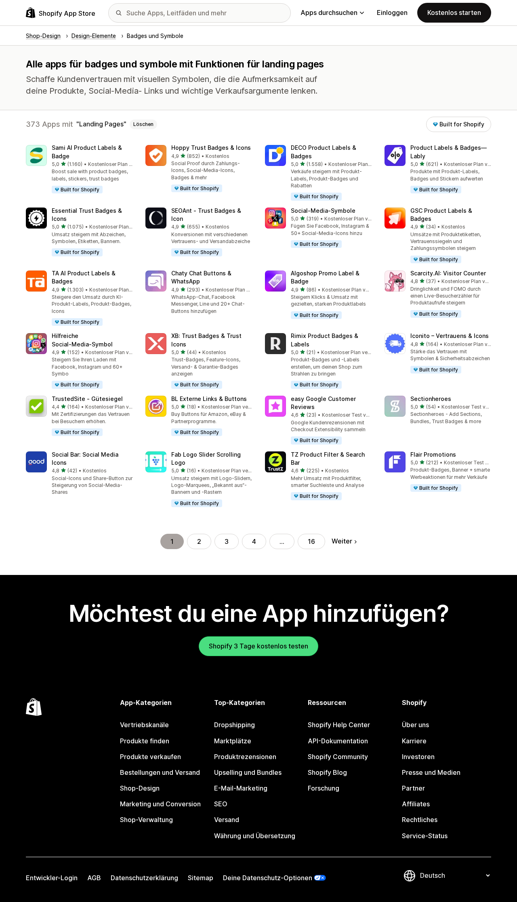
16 (311, 541)
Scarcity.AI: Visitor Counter (448, 273)
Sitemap (200, 878)
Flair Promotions (433, 454)
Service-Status (425, 836)
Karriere (414, 741)
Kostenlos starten (454, 12)
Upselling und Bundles (248, 772)
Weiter (342, 541)
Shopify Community (338, 757)
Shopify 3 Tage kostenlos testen (258, 646)
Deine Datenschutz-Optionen (267, 878)
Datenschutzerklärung (144, 878)
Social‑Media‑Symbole (323, 210)
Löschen (143, 124)
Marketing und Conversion (160, 804)
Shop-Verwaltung (146, 820)
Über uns (415, 725)
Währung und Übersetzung (254, 836)
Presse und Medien (431, 772)
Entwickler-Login (52, 878)
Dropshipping (234, 725)
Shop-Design (140, 788)
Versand (226, 820)
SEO (220, 804)
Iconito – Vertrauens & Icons (449, 335)
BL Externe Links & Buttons (209, 398)
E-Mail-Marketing (240, 788)
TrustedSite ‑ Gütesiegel (87, 398)
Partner (413, 788)
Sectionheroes (430, 398)
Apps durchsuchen (329, 12)
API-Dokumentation (338, 741)
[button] (79, 169)
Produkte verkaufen (150, 757)
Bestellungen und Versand (160, 772)
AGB (94, 878)
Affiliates (416, 804)
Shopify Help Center (339, 725)
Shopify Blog (327, 772)
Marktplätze (232, 741)
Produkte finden (144, 741)
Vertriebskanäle (144, 725)
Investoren (418, 757)
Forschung (323, 788)
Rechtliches (419, 820)
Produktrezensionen (245, 757)
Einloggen (392, 12)
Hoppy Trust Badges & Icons (211, 147)
